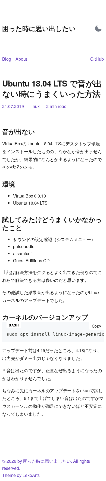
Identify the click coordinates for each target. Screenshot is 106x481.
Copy (98, 326)
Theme (9, 475)
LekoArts (31, 475)
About (21, 59)
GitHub (97, 59)
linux (35, 106)
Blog (6, 59)
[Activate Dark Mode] (98, 28)
